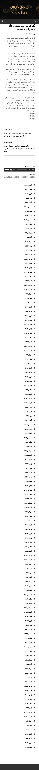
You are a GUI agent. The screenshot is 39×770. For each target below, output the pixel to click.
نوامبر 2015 (28, 703)
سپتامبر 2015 (28, 712)
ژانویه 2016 (28, 695)
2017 (26, 177)
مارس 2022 (28, 372)
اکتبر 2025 (28, 228)
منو (35, 21)
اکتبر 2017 (28, 603)
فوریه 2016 (28, 690)
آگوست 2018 (28, 560)
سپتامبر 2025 (28, 233)
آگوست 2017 (28, 612)
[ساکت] (11, 170)
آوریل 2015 (28, 734)
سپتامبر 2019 (28, 503)
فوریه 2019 (28, 533)
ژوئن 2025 (28, 246)
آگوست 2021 (28, 403)
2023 (5, 177)
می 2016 (29, 677)
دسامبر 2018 (28, 542)
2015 (33, 177)
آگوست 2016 (28, 664)
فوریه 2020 (28, 481)
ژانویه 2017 (28, 642)
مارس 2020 (28, 477)
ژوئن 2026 (28, 193)
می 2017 (29, 625)
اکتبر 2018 (28, 551)
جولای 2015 (28, 721)
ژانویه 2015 (28, 747)
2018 (23, 177)
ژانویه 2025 (28, 268)
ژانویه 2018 (28, 590)
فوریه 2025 (28, 263)
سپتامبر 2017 (28, 607)
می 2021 (29, 416)
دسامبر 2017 (28, 594)
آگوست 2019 (28, 507)
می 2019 (29, 520)
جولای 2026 (28, 189)
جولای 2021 (28, 407)
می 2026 (29, 198)
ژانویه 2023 (28, 329)
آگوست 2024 (28, 289)
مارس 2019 (28, 529)
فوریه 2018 (28, 586)
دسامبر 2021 (28, 385)
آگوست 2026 (28, 185)
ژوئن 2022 (28, 359)
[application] (19, 170)
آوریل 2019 (28, 525)
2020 (16, 177)
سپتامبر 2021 (28, 398)
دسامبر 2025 (28, 220)
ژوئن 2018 (28, 568)
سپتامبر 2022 (28, 346)
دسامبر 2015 (28, 699)
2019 (19, 177)
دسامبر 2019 (28, 490)
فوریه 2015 (28, 743)
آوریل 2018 (28, 577)
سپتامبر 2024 (28, 285)
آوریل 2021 (28, 420)
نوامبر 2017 (28, 599)
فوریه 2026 (28, 211)
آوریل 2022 (28, 368)
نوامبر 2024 (28, 276)
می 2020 (29, 468)
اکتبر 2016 (28, 655)
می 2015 (29, 730)
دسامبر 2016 (28, 647)
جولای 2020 (28, 459)
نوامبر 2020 (28, 442)
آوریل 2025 (28, 254)
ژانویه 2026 (28, 215)
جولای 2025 (28, 241)
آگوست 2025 (28, 237)
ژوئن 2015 (28, 725)
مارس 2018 (28, 581)
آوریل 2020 (28, 472)
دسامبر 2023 (28, 324)
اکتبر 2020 (28, 446)
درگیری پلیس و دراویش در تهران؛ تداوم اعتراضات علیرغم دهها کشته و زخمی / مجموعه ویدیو (19, 148)
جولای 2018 (28, 564)
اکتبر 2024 (28, 281)
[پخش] (33, 170)
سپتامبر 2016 (28, 660)
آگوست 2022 (28, 350)
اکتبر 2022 (28, 342)
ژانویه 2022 (28, 381)
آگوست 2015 (28, 716)
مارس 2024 (28, 311)
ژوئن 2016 (28, 673)
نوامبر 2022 (28, 337)
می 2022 (29, 363)
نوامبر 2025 (28, 224)
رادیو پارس (19, 6)
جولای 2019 (28, 512)
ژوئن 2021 (28, 411)
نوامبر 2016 (28, 651)
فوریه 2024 (28, 315)
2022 (9, 177)
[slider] (7, 169)
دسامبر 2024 (28, 272)
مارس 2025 (28, 259)
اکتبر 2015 (28, 708)
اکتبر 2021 (28, 394)
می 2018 (29, 573)
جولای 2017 (28, 616)
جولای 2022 (28, 355)
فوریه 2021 (28, 429)
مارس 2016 (28, 686)
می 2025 (29, 250)
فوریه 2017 (28, 638)
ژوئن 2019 (28, 516)
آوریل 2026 (28, 202)
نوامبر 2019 (28, 494)
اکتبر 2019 (28, 499)
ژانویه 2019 (28, 538)
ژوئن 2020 (28, 464)
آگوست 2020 (28, 455)
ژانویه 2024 (28, 320)
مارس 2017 (28, 634)
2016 (30, 177)
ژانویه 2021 (28, 433)
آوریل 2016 (28, 682)
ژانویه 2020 (28, 485)
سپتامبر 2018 (28, 555)
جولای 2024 (28, 294)
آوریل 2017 (28, 629)
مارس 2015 (28, 738)
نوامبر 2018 (28, 546)
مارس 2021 (28, 424)
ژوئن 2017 (28, 621)
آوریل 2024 (28, 307)
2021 (12, 177)
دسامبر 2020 (28, 438)
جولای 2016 (28, 668)
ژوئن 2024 (28, 298)
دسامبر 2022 (28, 333)
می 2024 (29, 302)
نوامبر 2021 (28, 390)
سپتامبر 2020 (28, 451)
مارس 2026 (28, 207)
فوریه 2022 (28, 377)
